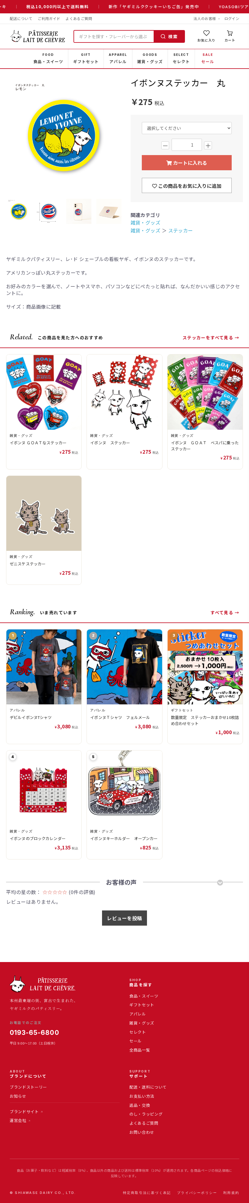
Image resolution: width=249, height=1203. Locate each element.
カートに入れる (189, 162)
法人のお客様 (204, 18)
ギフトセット (141, 1005)
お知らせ (18, 1096)
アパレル (137, 1014)
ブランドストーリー (28, 1087)
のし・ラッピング (145, 1114)
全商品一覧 (139, 1050)
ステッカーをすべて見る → (210, 337)
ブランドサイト (24, 1111)
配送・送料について (148, 1087)
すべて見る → (224, 612)
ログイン (231, 18)
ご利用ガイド (49, 18)
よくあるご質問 (79, 18)
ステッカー (180, 230)
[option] (63, 136)
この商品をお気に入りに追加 (189, 185)
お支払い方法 (141, 1096)
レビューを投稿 (124, 918)
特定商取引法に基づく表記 (147, 1193)
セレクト (137, 1032)
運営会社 (18, 1120)
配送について (21, 18)
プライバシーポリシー (197, 1193)
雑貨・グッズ (146, 222)
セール (135, 1041)
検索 (173, 36)
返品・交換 (139, 1105)
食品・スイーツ (144, 996)
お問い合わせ (141, 1132)
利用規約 (231, 1193)
